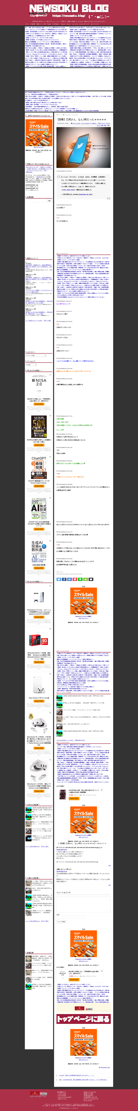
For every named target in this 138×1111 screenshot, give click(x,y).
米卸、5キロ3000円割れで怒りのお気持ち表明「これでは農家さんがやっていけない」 (48, 98)
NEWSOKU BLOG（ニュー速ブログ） (69, 1108)
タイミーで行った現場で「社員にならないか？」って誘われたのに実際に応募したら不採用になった (52, 58)
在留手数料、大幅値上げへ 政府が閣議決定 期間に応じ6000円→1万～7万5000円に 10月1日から (39, 266)
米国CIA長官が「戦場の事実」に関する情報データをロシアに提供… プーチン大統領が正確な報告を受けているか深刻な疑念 (103, 39)
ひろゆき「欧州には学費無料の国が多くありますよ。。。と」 (77, 1075)
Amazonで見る (74, 798)
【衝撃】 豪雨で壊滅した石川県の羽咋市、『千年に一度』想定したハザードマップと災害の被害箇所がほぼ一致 (99, 48)
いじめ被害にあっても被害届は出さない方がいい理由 (39, 35)
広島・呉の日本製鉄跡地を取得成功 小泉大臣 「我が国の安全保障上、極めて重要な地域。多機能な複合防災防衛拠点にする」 (59, 44)
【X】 (45, 170)
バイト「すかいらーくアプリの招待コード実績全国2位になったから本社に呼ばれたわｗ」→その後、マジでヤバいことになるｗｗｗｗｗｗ (62, 29)
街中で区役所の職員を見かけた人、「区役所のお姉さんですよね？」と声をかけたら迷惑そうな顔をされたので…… (56, 92)
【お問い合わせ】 (32, 168)
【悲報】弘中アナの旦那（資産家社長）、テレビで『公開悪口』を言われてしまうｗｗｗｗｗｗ (95, 56)
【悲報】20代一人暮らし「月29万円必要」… (69, 780)
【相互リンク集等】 (45, 167)
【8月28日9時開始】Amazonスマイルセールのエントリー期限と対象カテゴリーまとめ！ (81, 297)
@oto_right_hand (68, 190)
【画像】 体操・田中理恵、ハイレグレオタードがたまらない (41, 104)
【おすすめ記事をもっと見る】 (64, 740)
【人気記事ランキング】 (45, 168)
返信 (110, 865)
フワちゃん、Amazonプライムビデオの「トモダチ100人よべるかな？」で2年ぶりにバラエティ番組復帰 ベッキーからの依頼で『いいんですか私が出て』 (66, 54)
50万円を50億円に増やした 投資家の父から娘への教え (39, 441)
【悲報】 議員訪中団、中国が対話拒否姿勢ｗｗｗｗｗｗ (72, 688)
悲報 (102, 125)
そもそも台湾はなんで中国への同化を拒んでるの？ (70, 295)
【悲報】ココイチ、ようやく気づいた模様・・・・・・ (84, 35)
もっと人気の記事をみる (33, 846)
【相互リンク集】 (88, 1093)
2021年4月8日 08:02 (61, 849)
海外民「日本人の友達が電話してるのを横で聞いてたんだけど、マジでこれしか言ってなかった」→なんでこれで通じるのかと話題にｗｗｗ (94, 766)
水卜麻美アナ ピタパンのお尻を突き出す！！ (37, 100)
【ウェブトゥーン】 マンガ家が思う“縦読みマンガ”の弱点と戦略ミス (75, 686)
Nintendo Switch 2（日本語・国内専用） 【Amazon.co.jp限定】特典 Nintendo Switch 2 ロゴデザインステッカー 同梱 (39, 656)
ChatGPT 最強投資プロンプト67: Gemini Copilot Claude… (39, 482)
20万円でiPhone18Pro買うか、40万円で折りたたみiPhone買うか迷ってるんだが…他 (92, 27)
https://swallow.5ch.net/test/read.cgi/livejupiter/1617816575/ (69, 574)
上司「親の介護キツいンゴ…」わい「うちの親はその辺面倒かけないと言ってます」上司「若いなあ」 (96, 60)
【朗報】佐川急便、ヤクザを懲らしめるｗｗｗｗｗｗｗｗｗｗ (42, 39)
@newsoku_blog (105, 1067)
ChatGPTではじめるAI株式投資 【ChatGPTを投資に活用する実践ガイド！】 (39, 524)
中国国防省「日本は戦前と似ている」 (35, 46)
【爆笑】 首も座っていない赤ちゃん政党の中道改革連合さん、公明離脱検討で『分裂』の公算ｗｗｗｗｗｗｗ (54, 50)
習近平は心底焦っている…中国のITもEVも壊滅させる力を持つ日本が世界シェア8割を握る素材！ (51, 62)
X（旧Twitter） (56, 24)
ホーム (27, 24)
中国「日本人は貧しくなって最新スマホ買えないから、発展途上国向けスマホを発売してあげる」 (83, 655)
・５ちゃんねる (61, 1095)
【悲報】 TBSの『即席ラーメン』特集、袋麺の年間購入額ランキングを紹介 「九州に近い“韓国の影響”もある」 (55, 56)
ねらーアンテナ (95, 24)
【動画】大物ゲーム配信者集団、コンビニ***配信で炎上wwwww (86, 29)
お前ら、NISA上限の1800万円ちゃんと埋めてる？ (76, 724)
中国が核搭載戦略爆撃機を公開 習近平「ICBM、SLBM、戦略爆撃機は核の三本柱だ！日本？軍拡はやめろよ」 (86, 778)
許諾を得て (40, 177)
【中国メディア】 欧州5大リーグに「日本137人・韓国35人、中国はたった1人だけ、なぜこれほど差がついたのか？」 (57, 33)
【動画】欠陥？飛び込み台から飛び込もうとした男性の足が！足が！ (43, 102)
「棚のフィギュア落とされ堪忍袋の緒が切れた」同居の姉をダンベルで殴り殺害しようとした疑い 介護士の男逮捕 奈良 (58, 52)
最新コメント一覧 (41, 24)
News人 (69, 24)
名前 (57, 914)
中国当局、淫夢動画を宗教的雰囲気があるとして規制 (71, 682)
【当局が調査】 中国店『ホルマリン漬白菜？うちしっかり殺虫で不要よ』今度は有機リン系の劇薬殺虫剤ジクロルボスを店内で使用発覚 (62, 110)
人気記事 (33, 24)
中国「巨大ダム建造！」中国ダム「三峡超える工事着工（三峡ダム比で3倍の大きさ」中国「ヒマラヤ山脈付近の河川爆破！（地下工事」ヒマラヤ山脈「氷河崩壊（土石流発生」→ (73, 96)
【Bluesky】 (29, 172)
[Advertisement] (69, 79)
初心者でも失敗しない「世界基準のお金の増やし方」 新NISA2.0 (84, 972)
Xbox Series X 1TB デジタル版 (39, 698)
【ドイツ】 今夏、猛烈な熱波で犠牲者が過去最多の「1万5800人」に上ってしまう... (92, 33)
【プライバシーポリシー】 (34, 170)
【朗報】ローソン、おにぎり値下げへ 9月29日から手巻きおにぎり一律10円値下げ (42, 838)
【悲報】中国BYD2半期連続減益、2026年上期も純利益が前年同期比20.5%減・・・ (91, 64)
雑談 (105, 125)
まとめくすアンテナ (84, 24)
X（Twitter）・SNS (95, 123)
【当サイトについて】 (89, 1092)
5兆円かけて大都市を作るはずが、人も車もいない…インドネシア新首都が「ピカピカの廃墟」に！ (52, 108)
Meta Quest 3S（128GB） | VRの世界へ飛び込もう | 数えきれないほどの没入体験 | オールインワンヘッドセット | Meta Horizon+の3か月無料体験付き (39, 741)
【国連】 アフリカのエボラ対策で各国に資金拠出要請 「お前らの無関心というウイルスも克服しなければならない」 (56, 66)
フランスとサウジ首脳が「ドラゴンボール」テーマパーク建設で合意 (81, 710)
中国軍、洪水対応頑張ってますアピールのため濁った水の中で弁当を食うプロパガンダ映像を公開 (51, 31)
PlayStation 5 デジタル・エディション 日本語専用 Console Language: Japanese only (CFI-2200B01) (39, 612)
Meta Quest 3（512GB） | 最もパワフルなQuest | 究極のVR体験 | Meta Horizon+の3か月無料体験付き (39, 786)
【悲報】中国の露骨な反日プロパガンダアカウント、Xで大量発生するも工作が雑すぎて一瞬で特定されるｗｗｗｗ (100, 37)
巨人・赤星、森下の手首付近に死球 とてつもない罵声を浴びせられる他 (45, 27)
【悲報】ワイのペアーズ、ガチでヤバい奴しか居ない (39, 37)
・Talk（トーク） (62, 1098)
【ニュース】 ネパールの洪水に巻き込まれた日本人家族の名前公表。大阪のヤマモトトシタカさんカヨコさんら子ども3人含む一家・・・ (94, 782)
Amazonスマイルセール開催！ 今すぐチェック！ (83, 617)
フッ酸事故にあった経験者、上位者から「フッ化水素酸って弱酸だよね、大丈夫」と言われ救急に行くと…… (98, 62)
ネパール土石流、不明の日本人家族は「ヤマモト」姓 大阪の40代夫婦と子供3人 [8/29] (93, 41)
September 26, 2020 (85, 194)
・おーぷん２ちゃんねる (64, 1097)
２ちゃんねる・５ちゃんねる (80, 123)
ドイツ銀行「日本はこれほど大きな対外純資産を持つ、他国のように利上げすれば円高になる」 (42, 883)
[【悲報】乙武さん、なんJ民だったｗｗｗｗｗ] (69, 579)
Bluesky (63, 24)
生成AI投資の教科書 (39, 565)
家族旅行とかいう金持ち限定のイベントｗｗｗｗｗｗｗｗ (84, 46)
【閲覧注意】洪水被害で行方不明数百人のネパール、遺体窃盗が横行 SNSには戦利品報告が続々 (95, 50)
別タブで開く (47, 320)
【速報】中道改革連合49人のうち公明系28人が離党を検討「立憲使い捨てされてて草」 (92, 66)
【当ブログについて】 (32, 167)
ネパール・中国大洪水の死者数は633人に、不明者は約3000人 (42, 94)
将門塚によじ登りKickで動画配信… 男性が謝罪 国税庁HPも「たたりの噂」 (84, 703)
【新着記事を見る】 (79, 740)
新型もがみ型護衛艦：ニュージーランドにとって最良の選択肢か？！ (43, 41)
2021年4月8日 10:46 (61, 871)
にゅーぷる (75, 24)
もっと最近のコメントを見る (34, 320)
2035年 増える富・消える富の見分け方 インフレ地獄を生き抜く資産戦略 (84, 791)
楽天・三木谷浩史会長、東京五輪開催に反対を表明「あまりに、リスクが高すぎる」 (83, 1079)
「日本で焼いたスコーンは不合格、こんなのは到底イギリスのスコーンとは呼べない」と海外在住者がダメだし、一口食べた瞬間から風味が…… (96, 776)
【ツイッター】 (87, 1100)
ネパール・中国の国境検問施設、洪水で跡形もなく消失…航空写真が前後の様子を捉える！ (93, 52)
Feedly (49, 24)
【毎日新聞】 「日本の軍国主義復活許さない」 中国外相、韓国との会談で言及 (46, 106)
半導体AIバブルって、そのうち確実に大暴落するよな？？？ (41, 64)
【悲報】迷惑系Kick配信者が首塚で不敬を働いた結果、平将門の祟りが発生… (84, 696)
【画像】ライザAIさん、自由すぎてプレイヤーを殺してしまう (73, 256)
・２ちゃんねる (61, 1093)
